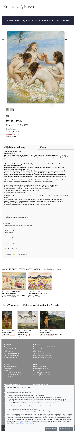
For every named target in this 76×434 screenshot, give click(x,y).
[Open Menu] (73, 2)
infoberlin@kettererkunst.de (12, 377)
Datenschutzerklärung (27, 423)
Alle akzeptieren (65, 429)
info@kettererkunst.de (11, 357)
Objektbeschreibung (14, 147)
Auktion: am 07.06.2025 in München (32, 20)
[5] (3, 39)
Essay (43, 147)
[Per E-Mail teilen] (13, 254)
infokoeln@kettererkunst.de (42, 375)
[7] (66, 39)
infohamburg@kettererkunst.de (43, 357)
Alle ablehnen (51, 429)
